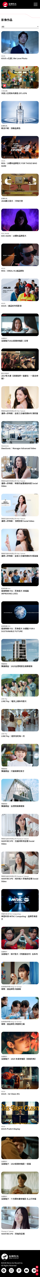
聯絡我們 (37, 1271)
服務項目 (37, 1267)
